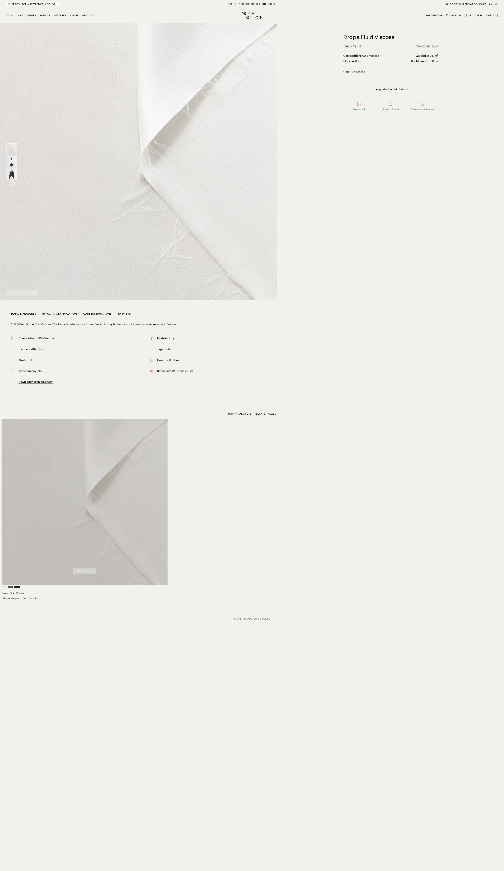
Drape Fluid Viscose (257, 618)
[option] (138, 161)
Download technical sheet (36, 382)
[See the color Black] (17, 587)
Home (238, 618)
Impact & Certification (59, 313)
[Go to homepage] (252, 15)
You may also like (239, 413)
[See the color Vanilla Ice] (4, 587)
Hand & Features (23, 313)
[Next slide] (12, 184)
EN (490, 4)
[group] (11, 148)
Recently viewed (265, 413)
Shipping (124, 313)
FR (496, 4)
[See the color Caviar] (10, 587)
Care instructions (97, 313)
